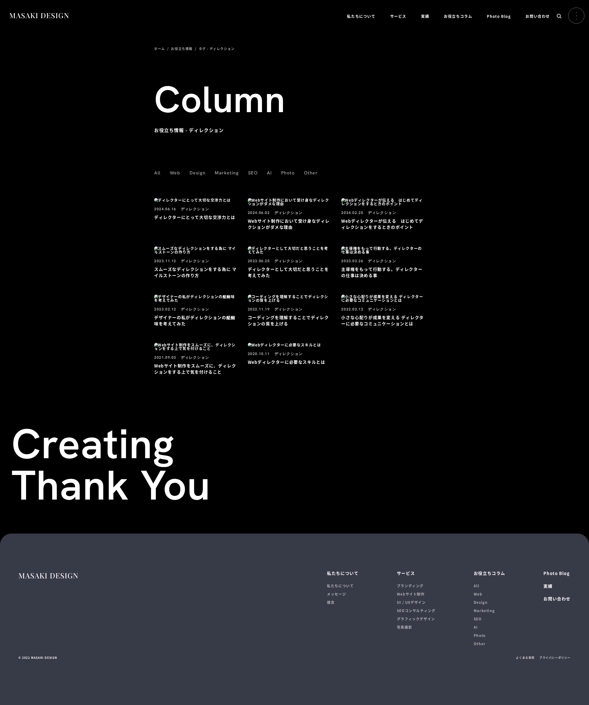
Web (175, 173)
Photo (288, 173)
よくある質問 (525, 658)
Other (311, 173)
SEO (253, 173)
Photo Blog (499, 16)
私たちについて (361, 16)
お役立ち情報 (182, 48)
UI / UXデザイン (411, 602)
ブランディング (410, 585)
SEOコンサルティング (416, 610)
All (157, 173)
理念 (331, 602)
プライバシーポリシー (555, 658)
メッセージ (336, 593)
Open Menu (576, 15)
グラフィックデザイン (416, 618)
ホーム (159, 48)
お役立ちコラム (458, 16)
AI (269, 173)
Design (198, 173)
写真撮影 (404, 627)
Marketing (227, 173)
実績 (425, 16)
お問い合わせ (537, 16)
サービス (398, 16)
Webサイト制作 (411, 593)
